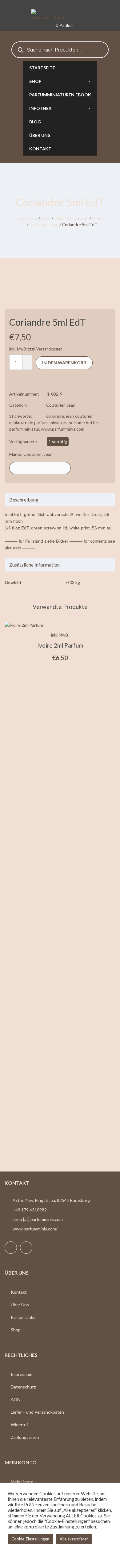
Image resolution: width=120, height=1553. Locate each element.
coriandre (55, 416)
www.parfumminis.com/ (35, 1228)
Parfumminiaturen (71, 218)
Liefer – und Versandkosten (37, 1412)
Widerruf (19, 1424)
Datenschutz (23, 1386)
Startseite (42, 67)
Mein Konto (22, 1481)
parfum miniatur (24, 429)
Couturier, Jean (43, 224)
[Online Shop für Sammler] (60, 15)
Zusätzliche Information (34, 564)
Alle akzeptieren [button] (74, 1538)
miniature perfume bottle (74, 422)
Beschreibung (23, 499)
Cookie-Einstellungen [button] (30, 1538)
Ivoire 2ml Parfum (60, 645)
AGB (15, 1399)
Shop (35, 81)
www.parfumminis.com (62, 429)
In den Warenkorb (64, 362)
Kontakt (40, 148)
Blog (35, 121)
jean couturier (79, 416)
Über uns (39, 135)
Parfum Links (23, 1317)
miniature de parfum (28, 422)
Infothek (40, 108)
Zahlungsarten (25, 1437)
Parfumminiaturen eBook (60, 94)
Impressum (21, 1374)
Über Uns (20, 1304)
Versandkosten (49, 349)
